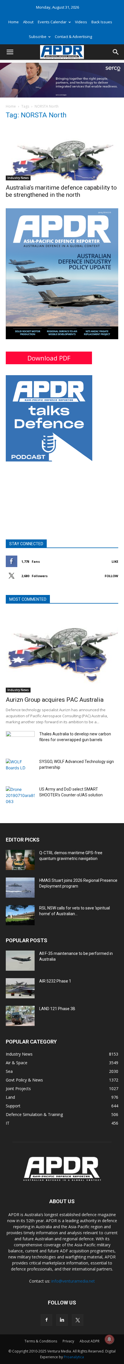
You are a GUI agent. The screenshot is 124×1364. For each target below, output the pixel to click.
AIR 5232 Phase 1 (55, 981)
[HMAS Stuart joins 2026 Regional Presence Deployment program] (20, 887)
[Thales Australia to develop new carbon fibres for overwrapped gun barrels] (20, 741)
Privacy (68, 1341)
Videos (81, 21)
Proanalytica (74, 1357)
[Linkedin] (62, 1320)
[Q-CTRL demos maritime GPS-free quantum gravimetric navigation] (20, 860)
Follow (111, 576)
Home (13, 21)
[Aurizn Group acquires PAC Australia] (62, 652)
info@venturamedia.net (73, 1281)
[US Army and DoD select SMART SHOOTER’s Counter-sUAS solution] (20, 796)
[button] (10, 52)
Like (115, 561)
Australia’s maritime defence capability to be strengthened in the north (61, 191)
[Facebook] (46, 1320)
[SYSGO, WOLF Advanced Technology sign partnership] (20, 769)
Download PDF (48, 358)
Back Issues (101, 21)
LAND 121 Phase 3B (57, 1008)
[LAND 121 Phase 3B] (20, 1016)
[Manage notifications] (109, 1339)
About (28, 21)
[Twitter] (77, 1320)
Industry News (18, 178)
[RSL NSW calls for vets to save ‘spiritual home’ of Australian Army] (20, 915)
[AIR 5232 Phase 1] (20, 988)
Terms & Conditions (41, 1341)
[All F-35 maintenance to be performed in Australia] (20, 961)
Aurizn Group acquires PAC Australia (55, 699)
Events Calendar (52, 21)
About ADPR (89, 1341)
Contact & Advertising (73, 36)
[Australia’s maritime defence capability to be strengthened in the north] (62, 153)
